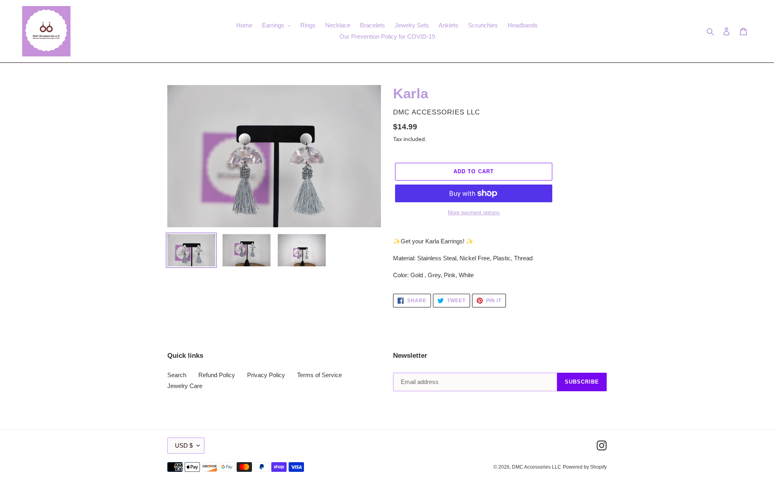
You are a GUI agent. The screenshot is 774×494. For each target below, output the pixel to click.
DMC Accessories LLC (536, 467)
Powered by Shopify (585, 467)
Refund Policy (216, 375)
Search (176, 375)
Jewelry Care (184, 385)
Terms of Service (319, 375)
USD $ (184, 445)
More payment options (474, 213)
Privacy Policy (266, 375)
